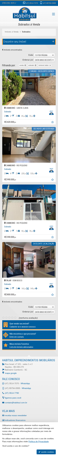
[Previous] (6, 87)
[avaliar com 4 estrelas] (12, 317)
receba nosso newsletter (16, 415)
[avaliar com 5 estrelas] (15, 317)
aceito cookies (47, 452)
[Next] (52, 87)
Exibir (30, 55)
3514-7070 (32, 3)
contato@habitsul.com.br (16, 402)
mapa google (11, 373)
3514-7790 (12, 393)
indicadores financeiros (15, 420)
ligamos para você (13, 398)
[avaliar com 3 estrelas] (9, 317)
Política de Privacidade (38, 441)
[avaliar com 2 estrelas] (6, 317)
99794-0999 (49, 3)
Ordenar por (27, 60)
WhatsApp (25, 383)
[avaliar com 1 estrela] (3, 317)
